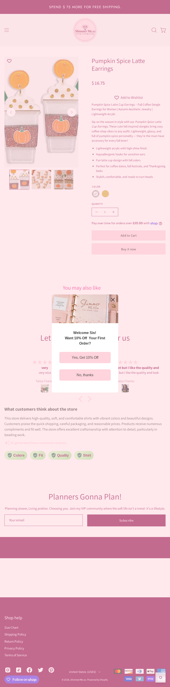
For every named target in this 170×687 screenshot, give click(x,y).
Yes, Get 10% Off (85, 357)
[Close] (113, 299)
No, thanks (85, 375)
